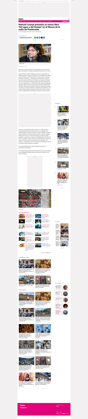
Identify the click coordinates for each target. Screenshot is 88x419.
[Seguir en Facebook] (59, 413)
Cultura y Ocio (21, 209)
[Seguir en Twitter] (58, 413)
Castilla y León (49, 21)
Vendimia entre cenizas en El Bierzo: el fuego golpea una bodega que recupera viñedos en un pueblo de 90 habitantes (26, 303)
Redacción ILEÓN (38, 322)
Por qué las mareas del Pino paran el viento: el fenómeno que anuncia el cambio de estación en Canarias (58, 238)
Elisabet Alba (59, 158)
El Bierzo (44, 21)
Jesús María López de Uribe (23, 338)
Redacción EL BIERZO (22, 370)
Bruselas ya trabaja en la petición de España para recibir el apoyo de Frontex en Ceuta (58, 243)
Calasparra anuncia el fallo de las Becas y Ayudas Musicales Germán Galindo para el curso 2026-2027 (58, 226)
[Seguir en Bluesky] (57, 413)
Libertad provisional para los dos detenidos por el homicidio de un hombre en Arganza (42, 286)
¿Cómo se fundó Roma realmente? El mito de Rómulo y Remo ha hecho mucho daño (58, 232)
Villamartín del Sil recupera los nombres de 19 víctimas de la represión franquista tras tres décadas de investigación (25, 367)
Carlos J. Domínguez (22, 354)
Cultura (28, 21)
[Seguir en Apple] (58, 406)
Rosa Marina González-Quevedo (59, 308)
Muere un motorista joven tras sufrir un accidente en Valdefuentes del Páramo (62, 114)
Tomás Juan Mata (21, 286)
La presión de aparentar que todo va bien (59, 305)
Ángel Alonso (58, 299)
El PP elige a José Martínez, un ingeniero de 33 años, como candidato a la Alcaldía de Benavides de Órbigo (43, 351)
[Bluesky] (39, 38)
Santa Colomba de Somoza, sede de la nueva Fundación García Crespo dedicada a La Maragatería (42, 383)
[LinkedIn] (44, 38)
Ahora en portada (22, 289)
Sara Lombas (37, 338)
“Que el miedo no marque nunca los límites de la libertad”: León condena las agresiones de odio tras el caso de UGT (26, 270)
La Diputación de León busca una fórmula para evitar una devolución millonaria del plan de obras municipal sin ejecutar (42, 270)
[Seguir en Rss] (68, 413)
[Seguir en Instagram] (62, 413)
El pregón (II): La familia (61, 168)
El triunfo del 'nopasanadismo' (58, 311)
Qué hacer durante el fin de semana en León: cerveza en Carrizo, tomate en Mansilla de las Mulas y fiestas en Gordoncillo (42, 319)
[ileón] (25, 405)
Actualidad (21, 21)
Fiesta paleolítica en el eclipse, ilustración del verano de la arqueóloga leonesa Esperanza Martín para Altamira (25, 335)
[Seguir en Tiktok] (65, 413)
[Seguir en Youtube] (64, 413)
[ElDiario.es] (65, 21)
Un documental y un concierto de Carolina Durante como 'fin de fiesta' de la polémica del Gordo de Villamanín (43, 335)
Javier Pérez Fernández (57, 313)
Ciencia (36, 21)
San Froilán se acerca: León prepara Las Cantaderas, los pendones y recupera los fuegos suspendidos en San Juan (26, 383)
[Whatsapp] (35, 38)
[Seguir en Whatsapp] (66, 413)
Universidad (40, 21)
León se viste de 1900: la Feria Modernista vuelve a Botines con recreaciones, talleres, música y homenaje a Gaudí (25, 351)
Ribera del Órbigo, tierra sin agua (26, 285)
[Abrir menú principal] (68, 18)
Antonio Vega (37, 273)
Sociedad (32, 21)
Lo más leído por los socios (24, 257)
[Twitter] (42, 38)
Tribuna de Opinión (58, 283)
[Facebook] (37, 38)
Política (25, 21)
